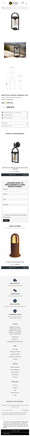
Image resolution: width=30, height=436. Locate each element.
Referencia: (4, 99)
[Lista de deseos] (24, 174)
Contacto (15, 385)
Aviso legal (15, 349)
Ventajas (15, 359)
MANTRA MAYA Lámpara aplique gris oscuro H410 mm (15, 168)
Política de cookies (15, 354)
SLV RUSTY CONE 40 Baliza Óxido (15, 262)
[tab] (15, 112)
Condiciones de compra (15, 356)
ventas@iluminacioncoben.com (15, 341)
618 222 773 (15, 339)
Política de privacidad (15, 351)
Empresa (15, 377)
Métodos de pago (15, 367)
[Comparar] (27, 174)
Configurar (6, 433)
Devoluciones (15, 374)
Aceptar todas (16, 430)
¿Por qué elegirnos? (15, 369)
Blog (15, 390)
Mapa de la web (15, 392)
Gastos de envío (15, 372)
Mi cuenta (14, 387)
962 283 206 (15, 337)
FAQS (15, 395)
